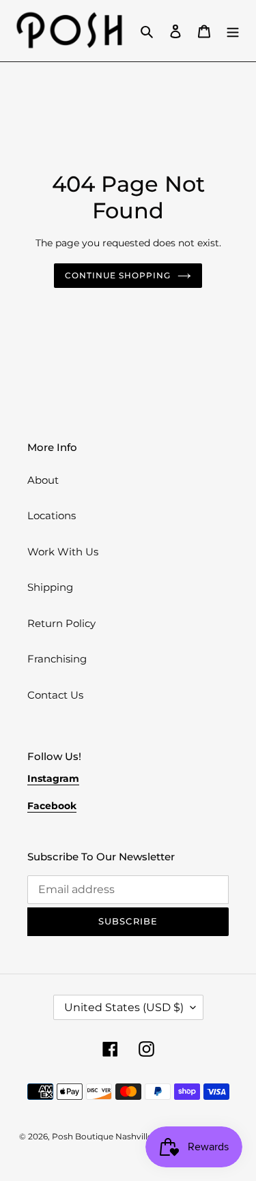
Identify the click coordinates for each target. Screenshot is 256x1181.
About (43, 479)
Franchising (57, 658)
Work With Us (62, 551)
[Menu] (232, 31)
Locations (51, 515)
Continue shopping (118, 275)
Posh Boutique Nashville (102, 1136)
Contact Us (55, 694)
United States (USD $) (124, 1007)
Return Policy (61, 623)
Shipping (50, 587)
